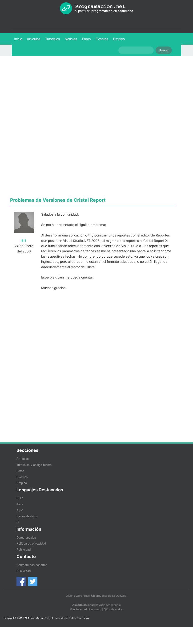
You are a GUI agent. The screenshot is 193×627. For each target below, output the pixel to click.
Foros (86, 38)
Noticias (71, 38)
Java (19, 504)
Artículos (33, 38)
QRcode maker (113, 609)
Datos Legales (26, 537)
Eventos (102, 38)
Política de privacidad (31, 543)
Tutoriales (53, 38)
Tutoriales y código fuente (34, 464)
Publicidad (23, 549)
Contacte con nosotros (31, 564)
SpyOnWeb (119, 595)
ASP (19, 510)
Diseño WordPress (78, 595)
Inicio (18, 38)
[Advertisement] (93, 92)
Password (94, 609)
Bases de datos (27, 516)
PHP (19, 498)
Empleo (119, 38)
